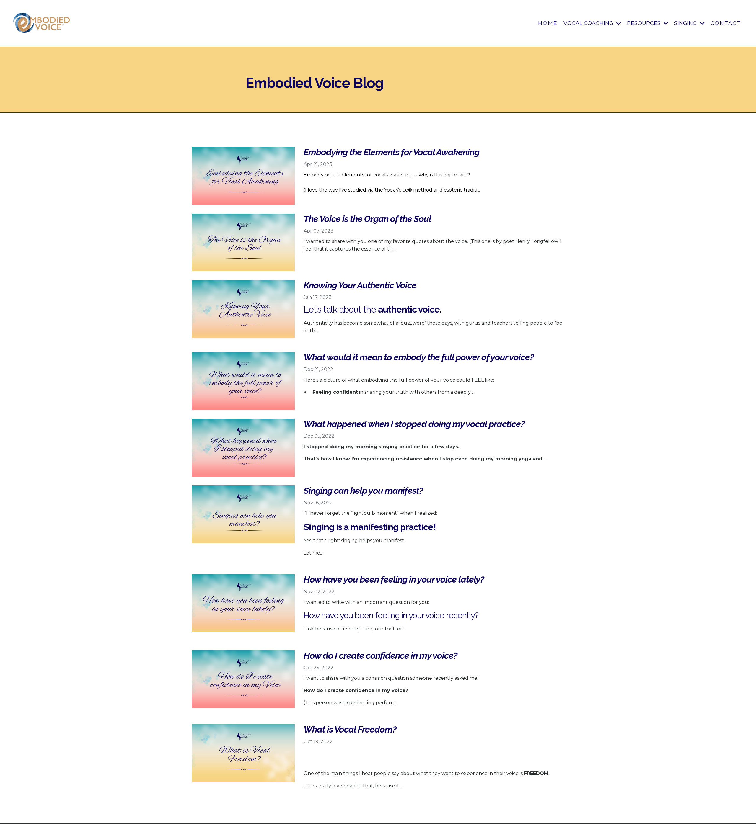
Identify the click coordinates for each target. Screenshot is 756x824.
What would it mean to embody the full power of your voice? (419, 357)
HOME (548, 23)
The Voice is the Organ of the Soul (367, 219)
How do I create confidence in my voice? (380, 655)
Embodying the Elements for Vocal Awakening (391, 152)
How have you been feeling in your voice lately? (394, 579)
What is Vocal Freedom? (350, 729)
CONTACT (726, 23)
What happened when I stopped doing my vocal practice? (414, 424)
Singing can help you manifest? (363, 490)
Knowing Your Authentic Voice (360, 285)
